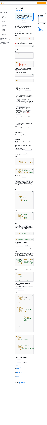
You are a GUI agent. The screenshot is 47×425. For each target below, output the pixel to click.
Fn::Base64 (18, 365)
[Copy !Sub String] (32, 80)
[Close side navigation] (12, 6)
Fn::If (17, 371)
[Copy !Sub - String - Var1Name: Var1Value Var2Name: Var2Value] (32, 62)
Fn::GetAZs (18, 369)
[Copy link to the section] (14, 31)
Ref (17, 377)
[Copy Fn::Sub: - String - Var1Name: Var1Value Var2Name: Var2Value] (32, 53)
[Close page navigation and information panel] (45, 14)
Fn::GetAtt (18, 368)
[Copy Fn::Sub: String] (32, 75)
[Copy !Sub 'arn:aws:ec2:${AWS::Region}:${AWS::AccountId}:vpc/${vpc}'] (32, 239)
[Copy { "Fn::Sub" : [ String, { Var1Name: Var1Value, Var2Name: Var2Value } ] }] (32, 38)
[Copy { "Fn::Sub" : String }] (32, 46)
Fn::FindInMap (18, 367)
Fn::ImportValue (19, 372)
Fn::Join (17, 373)
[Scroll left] (5, 3)
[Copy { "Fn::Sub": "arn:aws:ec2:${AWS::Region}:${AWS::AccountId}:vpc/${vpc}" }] (32, 233)
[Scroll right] (24, 3)
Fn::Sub (17, 376)
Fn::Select (18, 375)
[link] (32, 5)
